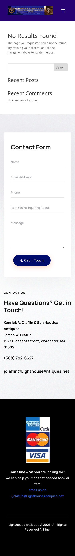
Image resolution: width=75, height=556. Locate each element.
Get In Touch (34, 260)
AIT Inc (45, 529)
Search (60, 67)
